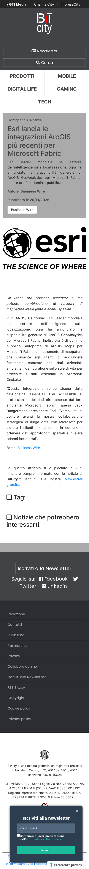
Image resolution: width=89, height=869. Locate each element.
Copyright (16, 697)
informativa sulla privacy (43, 839)
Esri (50, 318)
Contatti (15, 624)
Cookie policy (19, 708)
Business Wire (22, 210)
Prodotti (22, 76)
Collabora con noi (23, 666)
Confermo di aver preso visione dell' (42, 837)
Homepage (16, 120)
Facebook (55, 579)
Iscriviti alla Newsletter (45, 568)
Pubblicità (16, 635)
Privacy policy (19, 718)
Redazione (16, 614)
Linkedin (56, 586)
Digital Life (22, 89)
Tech (44, 102)
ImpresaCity (70, 4)
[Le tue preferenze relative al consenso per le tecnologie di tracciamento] (66, 865)
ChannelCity (44, 4)
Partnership (18, 645)
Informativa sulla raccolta (26, 863)
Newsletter (46, 51)
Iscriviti (46, 850)
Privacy (14, 656)
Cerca (46, 62)
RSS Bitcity (16, 687)
